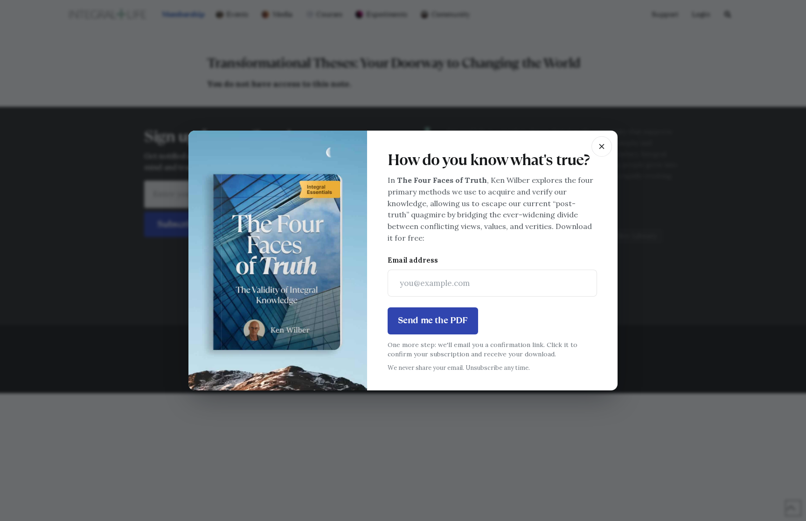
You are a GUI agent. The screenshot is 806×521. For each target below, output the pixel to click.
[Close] (601, 146)
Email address (413, 260)
